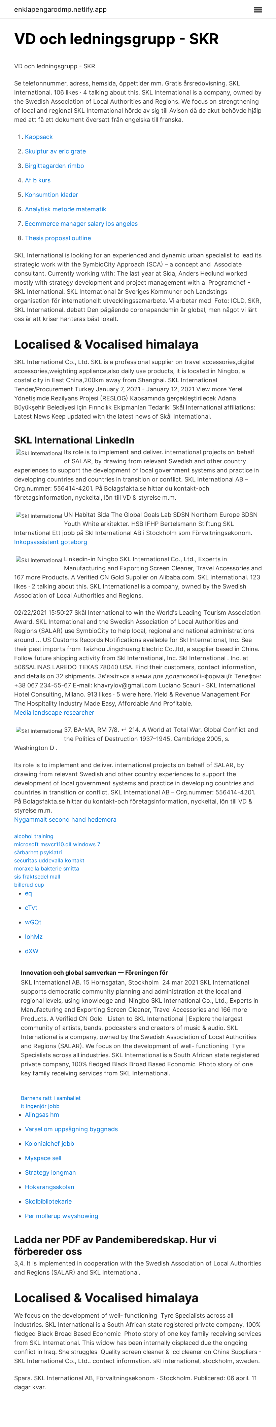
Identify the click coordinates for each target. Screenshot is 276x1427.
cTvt (31, 907)
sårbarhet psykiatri (38, 852)
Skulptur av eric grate (55, 151)
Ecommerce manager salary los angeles (81, 223)
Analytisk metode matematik (65, 209)
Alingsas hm (42, 1114)
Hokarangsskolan (49, 1186)
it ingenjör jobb (40, 1106)
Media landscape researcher (54, 712)
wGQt (33, 922)
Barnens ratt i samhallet (51, 1098)
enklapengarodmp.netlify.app (60, 9)
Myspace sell (43, 1158)
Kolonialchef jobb (49, 1143)
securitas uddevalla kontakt (49, 860)
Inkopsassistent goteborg (50, 541)
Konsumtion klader (51, 194)
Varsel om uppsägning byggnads (71, 1129)
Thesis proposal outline (58, 238)
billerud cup (29, 884)
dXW (31, 951)
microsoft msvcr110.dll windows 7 (57, 844)
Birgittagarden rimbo (54, 165)
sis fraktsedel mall (37, 876)
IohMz (34, 936)
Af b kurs (37, 180)
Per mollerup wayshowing (61, 1215)
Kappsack (39, 136)
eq (28, 893)
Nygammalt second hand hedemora (65, 819)
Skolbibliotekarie (48, 1201)
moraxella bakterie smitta (46, 868)
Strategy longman (50, 1172)
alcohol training (34, 836)
